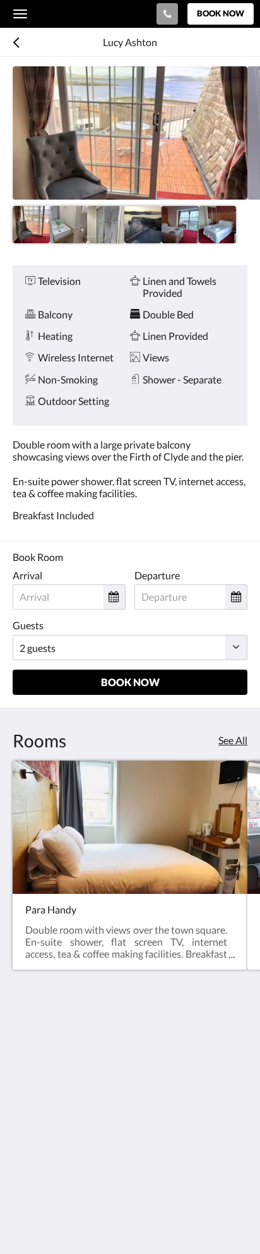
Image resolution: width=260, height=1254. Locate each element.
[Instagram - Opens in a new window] (60, 1160)
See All (232, 740)
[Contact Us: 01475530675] (167, 14)
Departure (157, 575)
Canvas (82, 1220)
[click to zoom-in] (130, 133)
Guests (28, 625)
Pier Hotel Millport (75, 14)
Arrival (27, 575)
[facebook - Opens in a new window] (25, 1160)
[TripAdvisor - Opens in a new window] (94, 1160)
